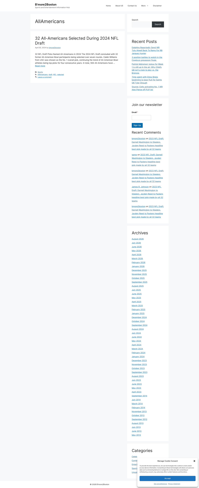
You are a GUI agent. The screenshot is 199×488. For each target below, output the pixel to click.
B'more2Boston (46, 4)
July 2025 (136, 290)
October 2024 (138, 321)
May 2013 (136, 435)
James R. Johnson (140, 187)
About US (119, 6)
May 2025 (136, 298)
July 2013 (136, 427)
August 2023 (138, 376)
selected (60, 74)
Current (135, 460)
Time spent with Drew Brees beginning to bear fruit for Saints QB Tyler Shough (147, 80)
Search (135, 20)
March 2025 (137, 305)
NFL (54, 74)
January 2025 (138, 313)
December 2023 (139, 360)
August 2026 (138, 239)
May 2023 (136, 388)
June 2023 (137, 384)
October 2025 (138, 278)
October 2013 (138, 415)
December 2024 (139, 317)
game (134, 155)
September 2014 (139, 396)
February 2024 (138, 353)
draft (50, 74)
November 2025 (139, 274)
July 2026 (136, 243)
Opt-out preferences (160, 484)
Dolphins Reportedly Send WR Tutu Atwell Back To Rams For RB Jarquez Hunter (147, 50)
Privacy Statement (174, 484)
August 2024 (138, 329)
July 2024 (136, 333)
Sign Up (137, 125)
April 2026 (136, 254)
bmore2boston (138, 138)
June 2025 (137, 294)
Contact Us (132, 6)
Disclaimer (157, 6)
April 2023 (136, 392)
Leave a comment (44, 77)
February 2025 (138, 309)
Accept (168, 478)
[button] (194, 461)
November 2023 (139, 364)
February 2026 (138, 262)
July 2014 (136, 400)
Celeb (134, 456)
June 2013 (136, 431)
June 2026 (137, 247)
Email (135, 112)
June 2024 (137, 337)
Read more (40, 66)
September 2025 (139, 282)
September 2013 (139, 419)
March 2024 (137, 349)
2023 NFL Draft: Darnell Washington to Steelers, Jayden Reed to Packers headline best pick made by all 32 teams (147, 194)
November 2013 (139, 411)
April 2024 (136, 345)
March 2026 (137, 258)
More (143, 6)
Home (108, 6)
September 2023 (139, 372)
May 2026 (136, 251)
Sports (40, 72)
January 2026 (138, 266)
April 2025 (136, 302)
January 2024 (138, 356)
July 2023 (136, 380)
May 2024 (136, 341)
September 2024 (139, 325)
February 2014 (138, 407)
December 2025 (139, 270)
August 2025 (138, 286)
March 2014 (137, 404)
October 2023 (138, 368)
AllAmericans (43, 74)
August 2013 (137, 423)
